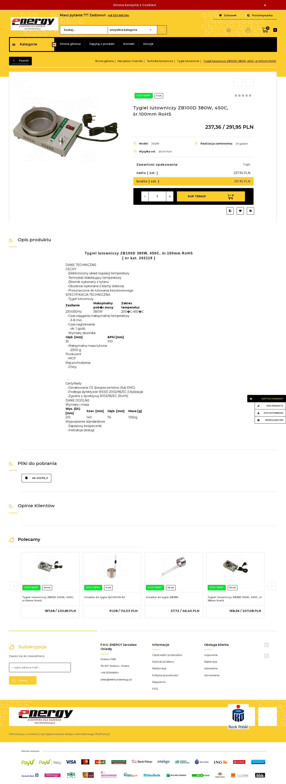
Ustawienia (211, 668)
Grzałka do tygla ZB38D (162, 597)
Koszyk (148, 43)
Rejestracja (210, 661)
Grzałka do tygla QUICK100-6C (104, 597)
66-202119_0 (40, 478)
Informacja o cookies (23, 734)
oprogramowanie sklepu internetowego (67, 734)
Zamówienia (211, 675)
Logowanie (211, 654)
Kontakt (129, 43)
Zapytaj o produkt (102, 43)
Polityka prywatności (165, 675)
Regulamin (159, 681)
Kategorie (28, 44)
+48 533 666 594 (118, 15)
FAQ (155, 688)
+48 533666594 (109, 672)
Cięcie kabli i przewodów (167, 654)
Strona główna (70, 43)
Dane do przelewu (163, 661)
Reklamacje (159, 668)
